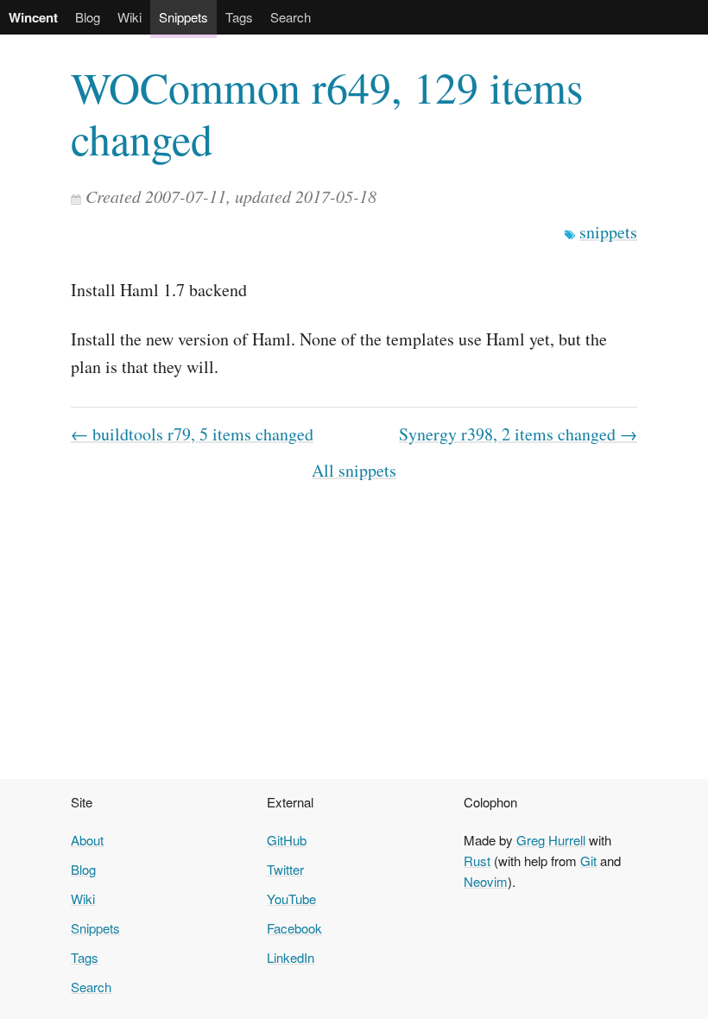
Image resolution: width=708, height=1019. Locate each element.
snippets (608, 232)
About (87, 840)
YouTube (291, 898)
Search (290, 17)
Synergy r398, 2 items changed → (518, 434)
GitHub (287, 840)
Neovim (486, 881)
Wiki (129, 17)
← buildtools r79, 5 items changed (192, 434)
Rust (477, 860)
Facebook (294, 928)
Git (588, 860)
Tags (239, 17)
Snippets (183, 17)
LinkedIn (290, 957)
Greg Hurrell (550, 840)
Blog (87, 17)
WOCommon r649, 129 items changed (327, 113)
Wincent (33, 17)
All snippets (354, 470)
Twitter (285, 869)
